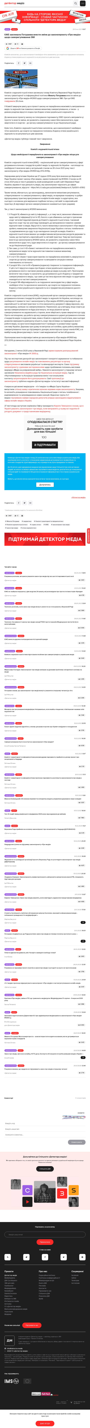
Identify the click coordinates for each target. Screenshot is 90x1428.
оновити (81, 1113)
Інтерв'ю (19, 795)
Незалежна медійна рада (26, 373)
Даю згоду (45, 1423)
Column (18, 995)
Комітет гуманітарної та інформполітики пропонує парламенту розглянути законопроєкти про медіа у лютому (43, 779)
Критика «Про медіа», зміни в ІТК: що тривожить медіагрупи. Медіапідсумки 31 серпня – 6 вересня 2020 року (43, 999)
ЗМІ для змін (9, 1283)
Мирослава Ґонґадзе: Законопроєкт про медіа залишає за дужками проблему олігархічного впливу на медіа (43, 671)
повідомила (9, 101)
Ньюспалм (8, 1312)
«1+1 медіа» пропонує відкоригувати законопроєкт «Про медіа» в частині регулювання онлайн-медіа (42, 983)
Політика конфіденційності (49, 1278)
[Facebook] (18, 63)
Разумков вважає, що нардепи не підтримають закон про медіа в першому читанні (35, 1069)
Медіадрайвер (10, 1288)
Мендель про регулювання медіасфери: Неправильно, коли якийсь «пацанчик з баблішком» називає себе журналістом (44, 710)
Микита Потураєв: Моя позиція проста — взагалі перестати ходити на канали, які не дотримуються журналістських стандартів (41, 1038)
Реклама (42, 1286)
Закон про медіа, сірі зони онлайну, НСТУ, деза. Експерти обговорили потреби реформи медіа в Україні (43, 1054)
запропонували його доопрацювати (29, 378)
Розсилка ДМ (44, 1296)
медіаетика (27, 521)
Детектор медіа (10, 1275)
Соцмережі (77, 1271)
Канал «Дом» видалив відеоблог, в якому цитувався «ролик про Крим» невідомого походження (40, 727)
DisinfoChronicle (10, 1293)
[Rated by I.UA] (54, 1395)
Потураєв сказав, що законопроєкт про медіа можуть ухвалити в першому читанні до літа (38, 691)
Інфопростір (9, 573)
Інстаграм (75, 1283)
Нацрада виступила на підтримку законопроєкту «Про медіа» (27, 844)
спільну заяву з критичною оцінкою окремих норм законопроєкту (45, 389)
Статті (21, 738)
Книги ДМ (43, 1283)
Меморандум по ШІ (46, 1280)
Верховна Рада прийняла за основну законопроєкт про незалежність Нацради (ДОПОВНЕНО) (39, 829)
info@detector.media (14, 1348)
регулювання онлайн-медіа (22, 361)
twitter (73, 1278)
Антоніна (7, 1304)
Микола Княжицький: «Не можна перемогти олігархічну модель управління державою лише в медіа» (42, 799)
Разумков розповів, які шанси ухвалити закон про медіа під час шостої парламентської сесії (39, 576)
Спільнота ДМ (45, 1169)
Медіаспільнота (10, 636)
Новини (14, 29)
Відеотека (8, 1296)
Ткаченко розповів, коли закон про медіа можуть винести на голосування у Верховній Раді (38, 607)
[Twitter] (24, 63)
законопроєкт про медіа (61, 525)
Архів (41, 1299)
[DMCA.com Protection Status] (36, 1395)
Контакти (42, 1288)
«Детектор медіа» (78, 497)
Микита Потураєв (13, 521)
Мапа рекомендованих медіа (15, 1309)
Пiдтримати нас (32, 1325)
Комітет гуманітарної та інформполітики (49, 521)
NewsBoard (8, 1291)
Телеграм (75, 1280)
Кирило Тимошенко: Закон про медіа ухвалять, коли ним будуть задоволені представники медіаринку (43, 898)
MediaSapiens (9, 1278)
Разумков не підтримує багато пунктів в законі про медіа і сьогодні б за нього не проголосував (40, 968)
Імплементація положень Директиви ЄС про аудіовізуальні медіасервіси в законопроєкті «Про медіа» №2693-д (43, 1017)
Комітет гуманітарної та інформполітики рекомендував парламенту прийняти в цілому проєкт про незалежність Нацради (41, 758)
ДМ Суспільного (10, 1280)
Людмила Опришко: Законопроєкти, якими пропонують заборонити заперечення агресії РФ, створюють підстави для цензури (43, 878)
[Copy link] (30, 63)
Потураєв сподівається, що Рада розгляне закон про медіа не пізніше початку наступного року (40, 934)
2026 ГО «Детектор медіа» (17, 1351)
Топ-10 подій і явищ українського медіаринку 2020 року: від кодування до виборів (35, 814)
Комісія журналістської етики (17, 525)
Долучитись (45, 484)
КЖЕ (47, 525)
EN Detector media (11, 1301)
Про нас (43, 1271)
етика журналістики (29, 528)
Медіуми (7, 1314)
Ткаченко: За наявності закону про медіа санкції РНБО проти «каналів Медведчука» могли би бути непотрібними (41, 623)
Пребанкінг (8, 1286)
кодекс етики (36, 525)
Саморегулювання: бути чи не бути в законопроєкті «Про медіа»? (29, 742)
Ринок (7, 29)
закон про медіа (12, 528)
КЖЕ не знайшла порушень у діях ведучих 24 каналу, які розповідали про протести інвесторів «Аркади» (43, 592)
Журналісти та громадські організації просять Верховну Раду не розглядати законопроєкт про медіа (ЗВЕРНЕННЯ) (42, 861)
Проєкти (8, 1271)
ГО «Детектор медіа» (12, 1306)
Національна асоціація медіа (54, 373)
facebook (74, 1275)
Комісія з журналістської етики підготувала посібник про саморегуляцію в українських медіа (39, 655)
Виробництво (9, 651)
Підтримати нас (45, 1291)
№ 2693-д (33, 353)
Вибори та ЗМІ (10, 1299)
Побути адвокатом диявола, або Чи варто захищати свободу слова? (30, 953)
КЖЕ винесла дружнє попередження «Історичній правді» (26, 639)
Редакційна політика (47, 1275)
